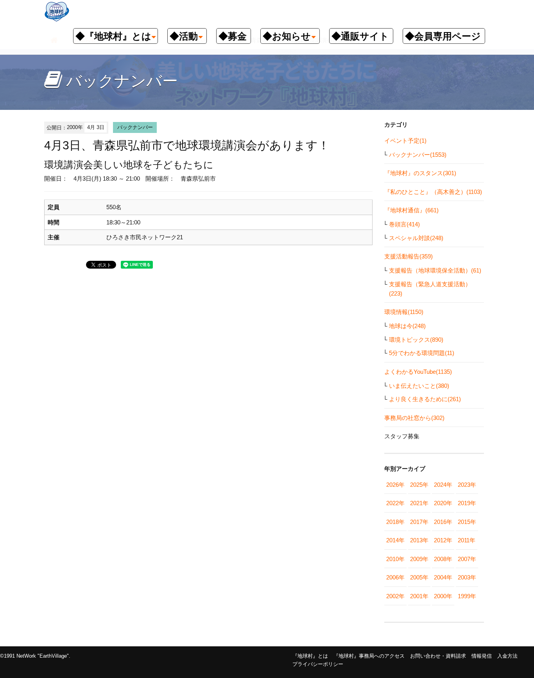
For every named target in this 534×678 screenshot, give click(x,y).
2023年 (467, 484)
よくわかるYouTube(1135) (418, 371)
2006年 (395, 577)
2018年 (395, 521)
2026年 (395, 484)
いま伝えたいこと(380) (419, 385)
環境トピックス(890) (416, 339)
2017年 (419, 521)
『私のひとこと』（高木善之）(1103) (433, 191)
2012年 (443, 540)
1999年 (467, 596)
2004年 (443, 577)
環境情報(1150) (403, 312)
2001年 (419, 596)
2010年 (395, 559)
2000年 (443, 596)
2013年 (419, 540)
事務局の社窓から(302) (414, 417)
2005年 (419, 577)
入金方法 (507, 656)
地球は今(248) (407, 326)
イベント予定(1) (405, 140)
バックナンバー (135, 127)
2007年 (467, 559)
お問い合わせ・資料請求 (438, 656)
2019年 (467, 503)
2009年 (419, 559)
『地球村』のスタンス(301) (420, 173)
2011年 (466, 540)
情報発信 (481, 656)
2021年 (419, 503)
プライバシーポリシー (317, 664)
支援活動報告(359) (408, 256)
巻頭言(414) (404, 224)
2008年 (443, 559)
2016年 (443, 521)
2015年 (467, 521)
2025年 (419, 484)
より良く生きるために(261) (425, 399)
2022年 (395, 503)
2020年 (443, 503)
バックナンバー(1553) (417, 154)
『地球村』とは (310, 656)
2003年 (467, 577)
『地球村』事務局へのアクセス (369, 656)
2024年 (443, 484)
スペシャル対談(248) (416, 238)
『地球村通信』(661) (411, 210)
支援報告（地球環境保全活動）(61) (435, 270)
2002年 (395, 596)
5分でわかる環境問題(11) (421, 353)
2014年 (395, 540)
